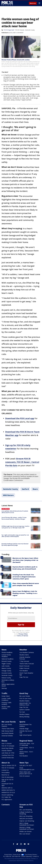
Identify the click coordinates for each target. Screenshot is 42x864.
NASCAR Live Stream (26, 818)
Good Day (23, 693)
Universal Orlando (7, 736)
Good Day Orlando (7, 748)
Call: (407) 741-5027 (25, 765)
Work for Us (5, 775)
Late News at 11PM (8, 753)
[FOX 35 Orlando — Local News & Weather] (7, 3)
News (4, 649)
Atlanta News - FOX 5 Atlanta (26, 752)
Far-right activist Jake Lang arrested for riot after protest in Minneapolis (15, 535)
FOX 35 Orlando (19, 30)
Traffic (4, 693)
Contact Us (5, 770)
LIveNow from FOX (8, 755)
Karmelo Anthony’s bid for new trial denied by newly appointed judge (15, 544)
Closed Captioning (7, 795)
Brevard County (6, 661)
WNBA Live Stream (25, 831)
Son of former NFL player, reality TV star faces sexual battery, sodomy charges (14, 518)
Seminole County (30, 30)
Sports (22, 722)
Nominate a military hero (8, 681)
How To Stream (7, 743)
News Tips (23, 762)
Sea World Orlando (7, 733)
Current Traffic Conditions (6, 699)
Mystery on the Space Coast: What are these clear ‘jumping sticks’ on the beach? (25, 560)
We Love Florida (24, 696)
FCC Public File (6, 797)
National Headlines (7, 659)
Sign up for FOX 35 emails (7, 780)
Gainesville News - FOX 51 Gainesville (26, 744)
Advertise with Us (7, 788)
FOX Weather (23, 671)
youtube (24, 844)
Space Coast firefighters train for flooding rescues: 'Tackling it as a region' (25, 593)
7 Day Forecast (24, 661)
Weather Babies (24, 701)
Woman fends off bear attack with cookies (16, 60)
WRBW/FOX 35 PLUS (8, 792)
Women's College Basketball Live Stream (26, 828)
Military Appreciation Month (8, 685)
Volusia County (6, 678)
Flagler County (6, 664)
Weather (23, 649)
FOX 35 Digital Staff (9, 30)
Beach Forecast (24, 666)
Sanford (25, 489)
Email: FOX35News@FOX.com (26, 768)
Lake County (5, 666)
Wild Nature (8, 495)
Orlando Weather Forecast (24, 658)
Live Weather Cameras (26, 652)
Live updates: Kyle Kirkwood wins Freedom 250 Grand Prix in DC (15, 511)
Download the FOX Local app (19, 418)
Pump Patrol (5, 696)
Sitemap (4, 688)
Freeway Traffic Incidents (6, 703)
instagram (21, 844)
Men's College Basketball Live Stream (26, 824)
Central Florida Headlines (6, 655)
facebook (13, 844)
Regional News (26, 741)
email (28, 844)
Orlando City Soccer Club (25, 732)
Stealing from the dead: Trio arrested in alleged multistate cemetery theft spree (24, 577)
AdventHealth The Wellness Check (25, 704)
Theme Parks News (8, 729)
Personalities (6, 772)
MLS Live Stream (24, 834)
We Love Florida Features (7, 725)
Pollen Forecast (24, 668)
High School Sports (25, 735)
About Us (6, 762)
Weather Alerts (24, 655)
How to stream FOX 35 (9, 765)
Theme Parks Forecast (26, 664)
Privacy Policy (23, 634)
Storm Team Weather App (26, 674)
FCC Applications (7, 799)
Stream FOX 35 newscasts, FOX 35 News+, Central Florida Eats (22, 462)
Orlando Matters (7, 750)
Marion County (6, 668)
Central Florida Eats (8, 758)
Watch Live (33, 3)
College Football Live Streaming (26, 813)
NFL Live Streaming (25, 810)
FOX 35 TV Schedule (8, 746)
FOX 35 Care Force (25, 698)
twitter (17, 844)
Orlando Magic (24, 729)
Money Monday (24, 717)
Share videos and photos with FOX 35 (25, 773)
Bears (35, 489)
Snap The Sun (23, 677)
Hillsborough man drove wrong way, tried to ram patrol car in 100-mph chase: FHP (15, 527)
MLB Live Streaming (25, 816)
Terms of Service (22, 636)
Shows (4, 741)
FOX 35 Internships (7, 777)
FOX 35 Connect (24, 776)
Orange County (6, 671)
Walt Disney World (7, 731)
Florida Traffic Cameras (6, 707)
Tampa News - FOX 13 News (26, 748)
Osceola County (7, 673)
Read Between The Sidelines (25, 725)
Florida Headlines (7, 652)
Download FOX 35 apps (7, 784)
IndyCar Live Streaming (26, 821)
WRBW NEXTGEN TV (8, 790)
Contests (6, 804)
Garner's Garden (24, 710)
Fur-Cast (22, 712)
